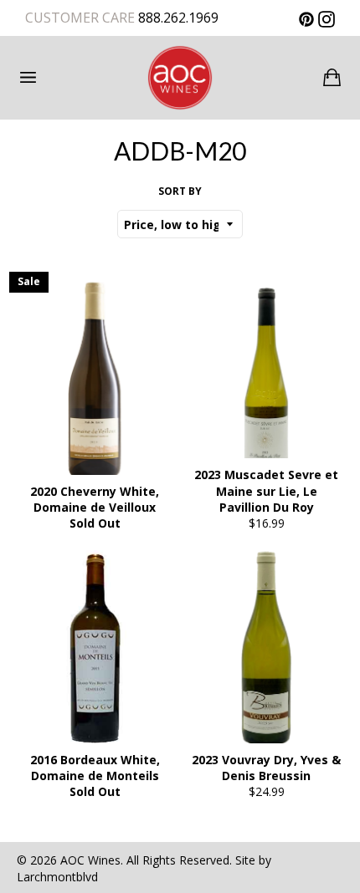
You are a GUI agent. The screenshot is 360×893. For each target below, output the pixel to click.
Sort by (180, 191)
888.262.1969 (177, 17)
